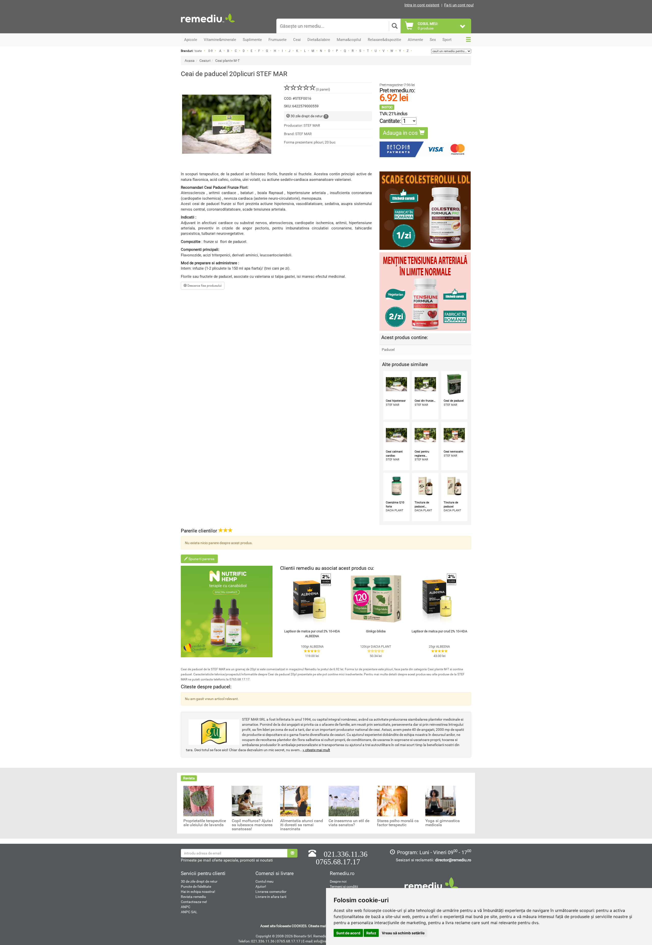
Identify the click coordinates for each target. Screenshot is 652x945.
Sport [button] (447, 39)
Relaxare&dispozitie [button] (384, 39)
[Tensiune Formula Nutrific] (425, 291)
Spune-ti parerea (201, 559)
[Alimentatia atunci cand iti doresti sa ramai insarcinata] (295, 801)
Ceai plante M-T (227, 61)
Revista (189, 778)
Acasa (190, 61)
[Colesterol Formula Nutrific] (425, 210)
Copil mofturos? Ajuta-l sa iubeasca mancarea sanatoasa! (252, 825)
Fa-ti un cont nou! (459, 5)
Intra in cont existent (421, 5)
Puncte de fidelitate (196, 886)
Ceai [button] (297, 39)
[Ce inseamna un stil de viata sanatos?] (344, 801)
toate (198, 51)
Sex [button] (433, 39)
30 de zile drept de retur (199, 881)
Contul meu (264, 881)
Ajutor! (260, 886)
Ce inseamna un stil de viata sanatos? (349, 823)
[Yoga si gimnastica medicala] (440, 801)
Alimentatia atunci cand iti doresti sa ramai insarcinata (301, 825)
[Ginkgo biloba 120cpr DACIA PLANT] (376, 599)
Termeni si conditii (344, 886)
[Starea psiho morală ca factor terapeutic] (392, 801)
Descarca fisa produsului (204, 285)
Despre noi (338, 881)
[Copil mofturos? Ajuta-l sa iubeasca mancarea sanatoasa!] (247, 801)
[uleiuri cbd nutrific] (227, 611)
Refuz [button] (371, 933)
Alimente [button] (415, 39)
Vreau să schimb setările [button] (403, 933)
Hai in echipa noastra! (198, 892)
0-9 (210, 51)
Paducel (388, 349)
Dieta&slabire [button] (318, 39)
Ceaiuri (204, 61)
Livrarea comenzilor (271, 892)
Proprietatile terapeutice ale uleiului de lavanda (204, 823)
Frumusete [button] (277, 39)
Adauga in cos (401, 133)
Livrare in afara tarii (270, 897)
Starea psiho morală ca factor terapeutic (398, 823)
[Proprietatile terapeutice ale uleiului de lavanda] (198, 801)
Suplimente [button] (252, 39)
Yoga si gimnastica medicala (442, 823)
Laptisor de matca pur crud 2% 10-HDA (439, 631)
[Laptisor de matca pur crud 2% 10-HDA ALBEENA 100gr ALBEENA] (312, 599)
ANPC (185, 907)
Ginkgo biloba (376, 631)
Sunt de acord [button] (348, 933)
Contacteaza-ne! (194, 902)
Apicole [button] (190, 39)
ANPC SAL (189, 912)
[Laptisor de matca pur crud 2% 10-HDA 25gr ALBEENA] (439, 599)
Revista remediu (193, 897)
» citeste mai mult (316, 750)
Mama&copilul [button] (349, 39)
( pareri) (323, 89)
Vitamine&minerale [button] (220, 39)
